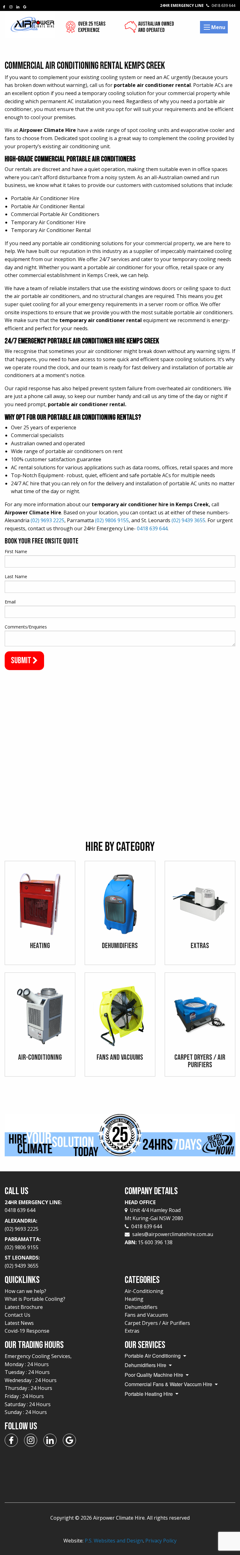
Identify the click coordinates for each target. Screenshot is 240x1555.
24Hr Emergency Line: (33, 1206)
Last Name (16, 576)
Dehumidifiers (141, 1307)
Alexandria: (21, 1224)
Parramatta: (23, 1243)
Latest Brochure (24, 1307)
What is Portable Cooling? (35, 1298)
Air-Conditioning (144, 1291)
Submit (21, 660)
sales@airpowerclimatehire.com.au (172, 1234)
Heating (134, 1298)
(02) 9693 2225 (47, 520)
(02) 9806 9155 (112, 520)
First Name (16, 551)
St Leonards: (22, 1261)
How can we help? (25, 1291)
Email (10, 602)
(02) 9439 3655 (188, 520)
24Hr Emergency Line (197, 5)
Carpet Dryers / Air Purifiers (157, 1323)
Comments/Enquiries (26, 627)
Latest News (19, 1323)
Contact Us (17, 1314)
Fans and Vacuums (146, 1314)
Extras (132, 1330)
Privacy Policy (161, 1540)
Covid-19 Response (27, 1330)
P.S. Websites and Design (114, 1540)
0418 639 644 (152, 528)
